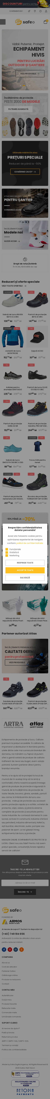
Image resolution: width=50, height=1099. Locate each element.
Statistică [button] (14, 552)
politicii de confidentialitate (29, 543)
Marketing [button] (14, 555)
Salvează (25, 577)
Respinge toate (25, 562)
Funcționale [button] (15, 549)
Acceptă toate (25, 570)
